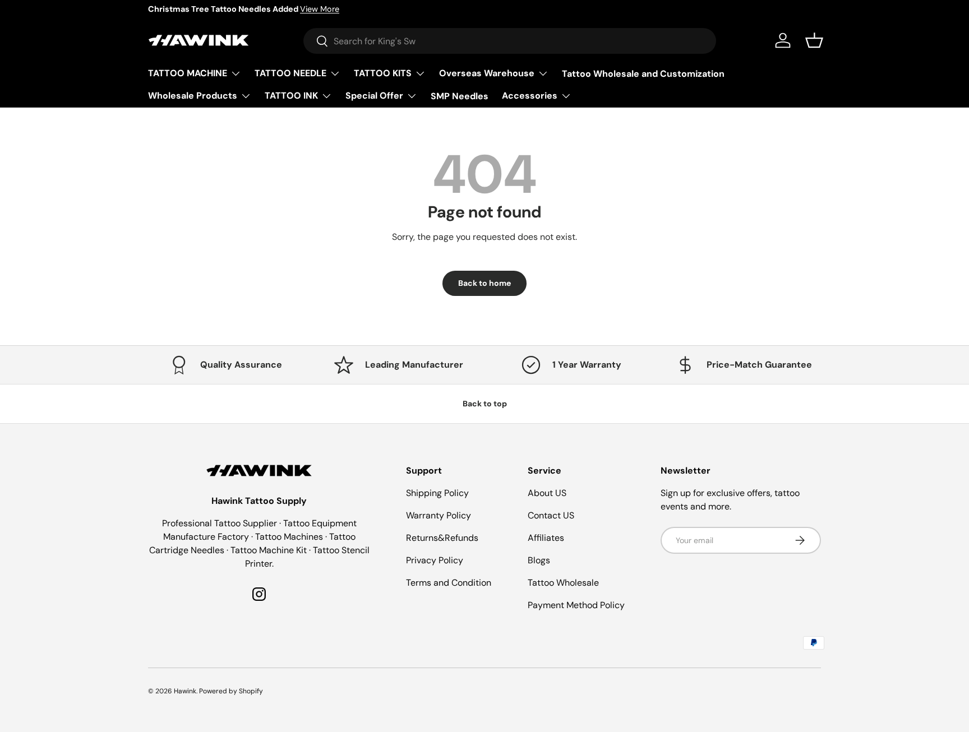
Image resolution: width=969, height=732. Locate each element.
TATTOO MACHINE (187, 73)
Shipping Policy (437, 493)
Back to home (484, 283)
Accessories (529, 95)
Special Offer (374, 95)
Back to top (485, 404)
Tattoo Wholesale (563, 583)
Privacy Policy (434, 560)
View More (319, 9)
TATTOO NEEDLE (290, 73)
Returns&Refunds (442, 538)
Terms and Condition (448, 583)
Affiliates (546, 538)
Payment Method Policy (576, 605)
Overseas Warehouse (486, 73)
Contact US (551, 515)
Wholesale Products (192, 95)
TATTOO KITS (383, 73)
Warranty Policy (438, 515)
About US (547, 493)
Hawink (185, 691)
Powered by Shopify (231, 691)
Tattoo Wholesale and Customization (643, 73)
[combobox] (509, 41)
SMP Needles (459, 95)
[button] (814, 40)
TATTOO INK (291, 95)
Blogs (539, 560)
